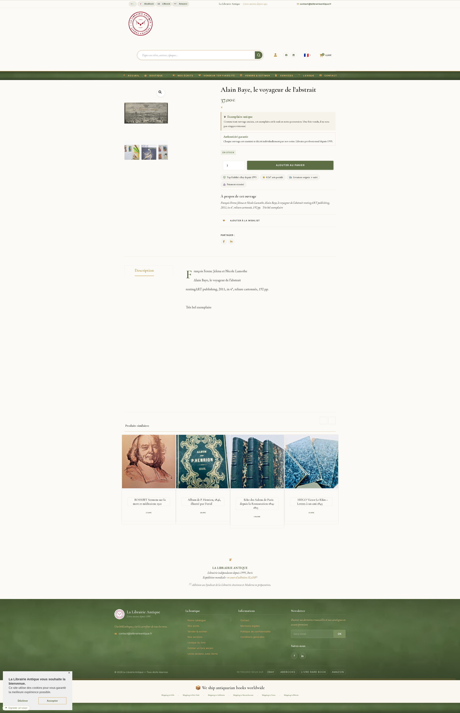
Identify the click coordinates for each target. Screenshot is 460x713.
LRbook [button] (166, 4)
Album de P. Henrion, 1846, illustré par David (204, 502)
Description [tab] (144, 270)
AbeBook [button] (149, 4)
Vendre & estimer (197, 631)
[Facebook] (286, 55)
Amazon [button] (182, 4)
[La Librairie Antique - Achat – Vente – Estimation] (140, 23)
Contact (244, 620)
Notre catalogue (197, 620)
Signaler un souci (16, 707)
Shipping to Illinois (291, 695)
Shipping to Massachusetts (243, 695)
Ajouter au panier (290, 165)
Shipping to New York (191, 695)
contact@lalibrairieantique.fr (135, 633)
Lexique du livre (197, 642)
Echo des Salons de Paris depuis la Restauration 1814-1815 (257, 504)
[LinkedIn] (293, 55)
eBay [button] (271, 671)
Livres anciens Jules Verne (203, 653)
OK (340, 633)
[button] (217, 75)
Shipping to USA (167, 695)
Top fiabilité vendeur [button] (133, 4)
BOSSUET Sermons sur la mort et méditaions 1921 (149, 502)
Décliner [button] (23, 700)
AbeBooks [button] (288, 671)
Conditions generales (252, 637)
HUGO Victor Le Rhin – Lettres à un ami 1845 (312, 502)
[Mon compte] (275, 55)
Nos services (195, 637)
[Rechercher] (258, 55)
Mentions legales (250, 625)
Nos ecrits (193, 625)
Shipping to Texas (268, 695)
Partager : (228, 235)
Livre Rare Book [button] (313, 671)
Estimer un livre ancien (200, 648)
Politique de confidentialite (255, 631)
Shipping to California (216, 695)
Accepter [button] (52, 700)
